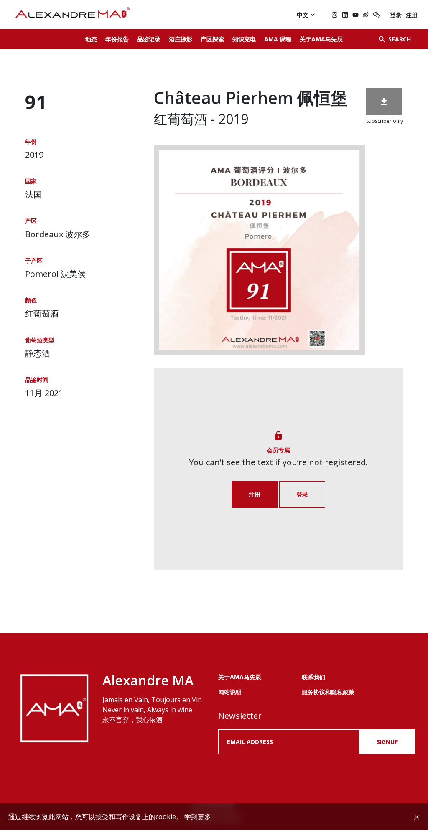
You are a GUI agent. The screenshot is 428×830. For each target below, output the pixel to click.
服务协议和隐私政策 (328, 692)
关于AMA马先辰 (321, 39)
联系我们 (313, 677)
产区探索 (212, 39)
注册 (412, 15)
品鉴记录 (148, 39)
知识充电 (244, 39)
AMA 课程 (277, 39)
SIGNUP (387, 742)
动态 (91, 39)
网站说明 (230, 692)
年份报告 (117, 39)
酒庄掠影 (180, 39)
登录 (396, 15)
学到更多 (197, 816)
